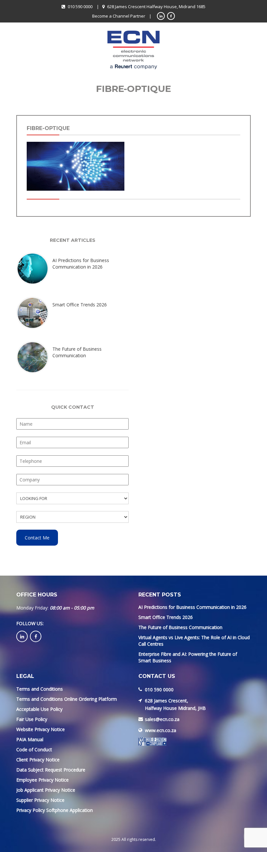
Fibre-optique (48, 128)
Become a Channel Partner (118, 16)
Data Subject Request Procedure (50, 770)
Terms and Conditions (39, 689)
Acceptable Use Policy (39, 709)
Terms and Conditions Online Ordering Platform (66, 699)
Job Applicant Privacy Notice (45, 790)
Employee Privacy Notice (42, 780)
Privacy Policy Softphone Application (54, 810)
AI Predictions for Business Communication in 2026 (192, 607)
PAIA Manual (29, 739)
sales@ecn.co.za (162, 719)
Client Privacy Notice (38, 760)
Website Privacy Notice (40, 729)
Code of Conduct (34, 749)
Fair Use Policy (31, 719)
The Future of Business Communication (180, 627)
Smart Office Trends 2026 (165, 617)
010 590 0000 (80, 6)
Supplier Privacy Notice (40, 800)
